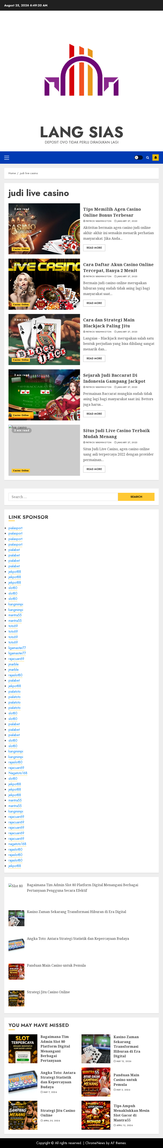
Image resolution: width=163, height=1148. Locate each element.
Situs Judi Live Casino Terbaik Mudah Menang (44, 450)
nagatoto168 (17, 843)
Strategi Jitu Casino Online (22, 1115)
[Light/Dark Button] (138, 157)
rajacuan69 (16, 658)
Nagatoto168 (17, 773)
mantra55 (15, 615)
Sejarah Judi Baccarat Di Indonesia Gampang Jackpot (44, 394)
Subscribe (155, 157)
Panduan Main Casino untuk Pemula (96, 1082)
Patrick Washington (98, 221)
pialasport (15, 528)
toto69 (13, 625)
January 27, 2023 (127, 221)
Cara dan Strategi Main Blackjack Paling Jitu (44, 339)
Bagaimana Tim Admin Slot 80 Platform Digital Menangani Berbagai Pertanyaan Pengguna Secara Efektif (22, 1048)
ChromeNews (95, 1143)
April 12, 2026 (125, 1125)
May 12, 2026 (124, 1061)
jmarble (13, 664)
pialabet (14, 549)
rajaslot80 (15, 675)
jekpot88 (14, 571)
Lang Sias (82, 132)
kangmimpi (15, 604)
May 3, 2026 (123, 1089)
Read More (94, 248)
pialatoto (14, 691)
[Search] (147, 157)
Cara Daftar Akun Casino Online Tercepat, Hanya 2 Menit (44, 284)
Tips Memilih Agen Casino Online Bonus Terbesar (44, 228)
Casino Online (21, 249)
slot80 (12, 587)
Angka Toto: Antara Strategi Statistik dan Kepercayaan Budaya (22, 1082)
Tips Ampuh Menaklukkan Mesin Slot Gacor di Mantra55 (96, 1115)
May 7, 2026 (50, 1092)
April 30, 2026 (52, 1120)
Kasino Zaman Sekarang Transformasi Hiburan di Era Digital (96, 1048)
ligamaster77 (17, 647)
